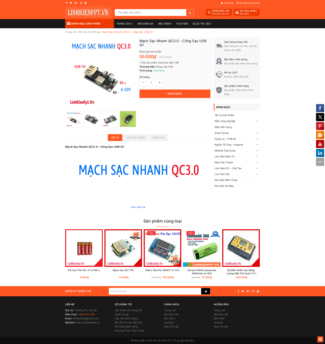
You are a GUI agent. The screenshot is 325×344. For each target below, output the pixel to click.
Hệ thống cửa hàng (249, 3)
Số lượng (144, 76)
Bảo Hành (164, 23)
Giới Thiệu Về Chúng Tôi (128, 310)
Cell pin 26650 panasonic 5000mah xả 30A (201, 272)
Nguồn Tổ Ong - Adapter (229, 144)
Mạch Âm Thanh (224, 162)
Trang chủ (124, 23)
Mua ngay (90, 277)
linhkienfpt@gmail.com (86, 318)
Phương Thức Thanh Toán (130, 330)
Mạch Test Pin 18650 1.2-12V (162, 270)
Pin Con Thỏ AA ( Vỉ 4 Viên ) (84, 270)
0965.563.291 (221, 10)
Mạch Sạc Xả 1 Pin (123, 270)
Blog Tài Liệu (202, 23)
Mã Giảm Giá (145, 23)
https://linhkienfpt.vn (88, 322)
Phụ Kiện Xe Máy (224, 185)
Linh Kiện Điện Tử (224, 156)
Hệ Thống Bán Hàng (126, 326)
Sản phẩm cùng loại (162, 221)
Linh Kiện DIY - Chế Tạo (228, 168)
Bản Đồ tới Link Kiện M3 (128, 322)
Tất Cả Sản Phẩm (224, 115)
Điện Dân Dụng (223, 127)
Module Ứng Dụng (225, 150)
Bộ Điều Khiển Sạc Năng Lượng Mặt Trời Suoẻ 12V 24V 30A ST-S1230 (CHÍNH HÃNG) (241, 272)
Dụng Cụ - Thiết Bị (225, 138)
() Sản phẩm (248, 12)
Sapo (191, 340)
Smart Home (222, 132)
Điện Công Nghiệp (225, 121)
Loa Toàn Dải (222, 174)
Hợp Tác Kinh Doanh (126, 318)
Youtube (182, 23)
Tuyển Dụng (122, 314)
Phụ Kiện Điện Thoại (226, 180)
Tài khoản (228, 3)
